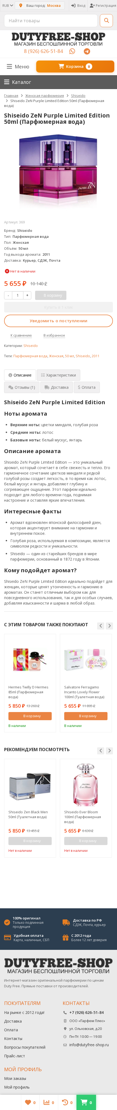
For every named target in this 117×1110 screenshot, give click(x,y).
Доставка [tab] (60, 387)
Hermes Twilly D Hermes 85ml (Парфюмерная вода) (28, 692)
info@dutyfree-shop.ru (89, 1044)
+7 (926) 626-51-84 (86, 1012)
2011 (95, 356)
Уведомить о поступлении (59, 320)
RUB (6, 5)
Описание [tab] (23, 375)
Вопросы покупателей (24, 1047)
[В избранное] (48, 725)
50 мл (69, 356)
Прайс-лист (14, 1055)
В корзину (32, 715)
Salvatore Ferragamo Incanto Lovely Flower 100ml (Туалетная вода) (84, 692)
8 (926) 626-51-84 (43, 51)
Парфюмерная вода (30, 356)
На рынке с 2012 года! (24, 1012)
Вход (81, 5)
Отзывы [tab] (25, 387)
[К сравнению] (40, 725)
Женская (56, 356)
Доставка (13, 1021)
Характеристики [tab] (61, 375)
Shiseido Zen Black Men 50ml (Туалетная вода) (28, 814)
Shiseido (30, 345)
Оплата (11, 1029)
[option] (30, 683)
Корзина (78, 66)
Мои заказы (15, 1078)
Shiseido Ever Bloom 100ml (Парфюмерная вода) (82, 816)
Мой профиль (17, 1087)
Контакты (13, 1038)
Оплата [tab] (89, 387)
